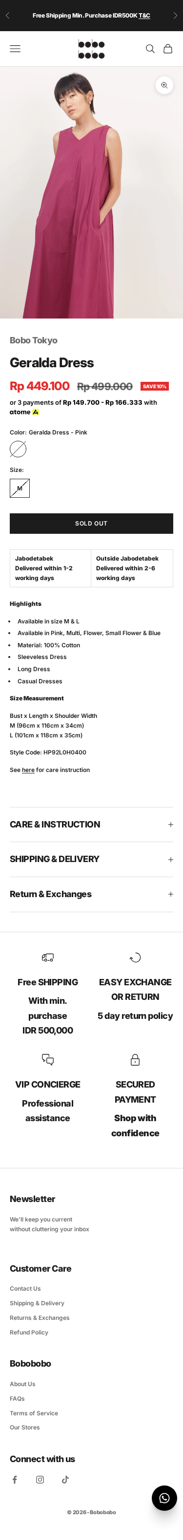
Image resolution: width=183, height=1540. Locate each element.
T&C (144, 15)
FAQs (17, 1398)
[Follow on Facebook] (15, 1479)
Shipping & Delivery (37, 1303)
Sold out (91, 523)
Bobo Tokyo (34, 340)
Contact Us (25, 1288)
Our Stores (25, 1427)
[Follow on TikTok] (65, 1479)
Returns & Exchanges (40, 1317)
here (28, 769)
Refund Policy (29, 1332)
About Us (23, 1384)
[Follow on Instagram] (40, 1479)
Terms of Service (34, 1413)
